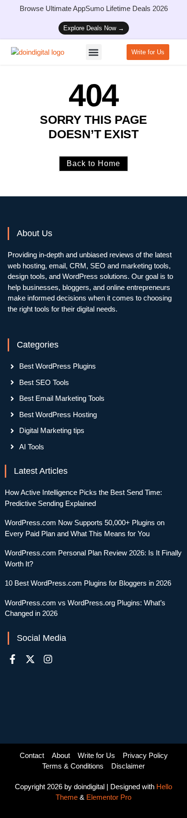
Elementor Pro (108, 797)
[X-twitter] (30, 659)
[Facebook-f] (12, 659)
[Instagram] (48, 659)
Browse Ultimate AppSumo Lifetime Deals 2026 (94, 8)
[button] (94, 52)
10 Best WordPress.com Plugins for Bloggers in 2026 (88, 583)
